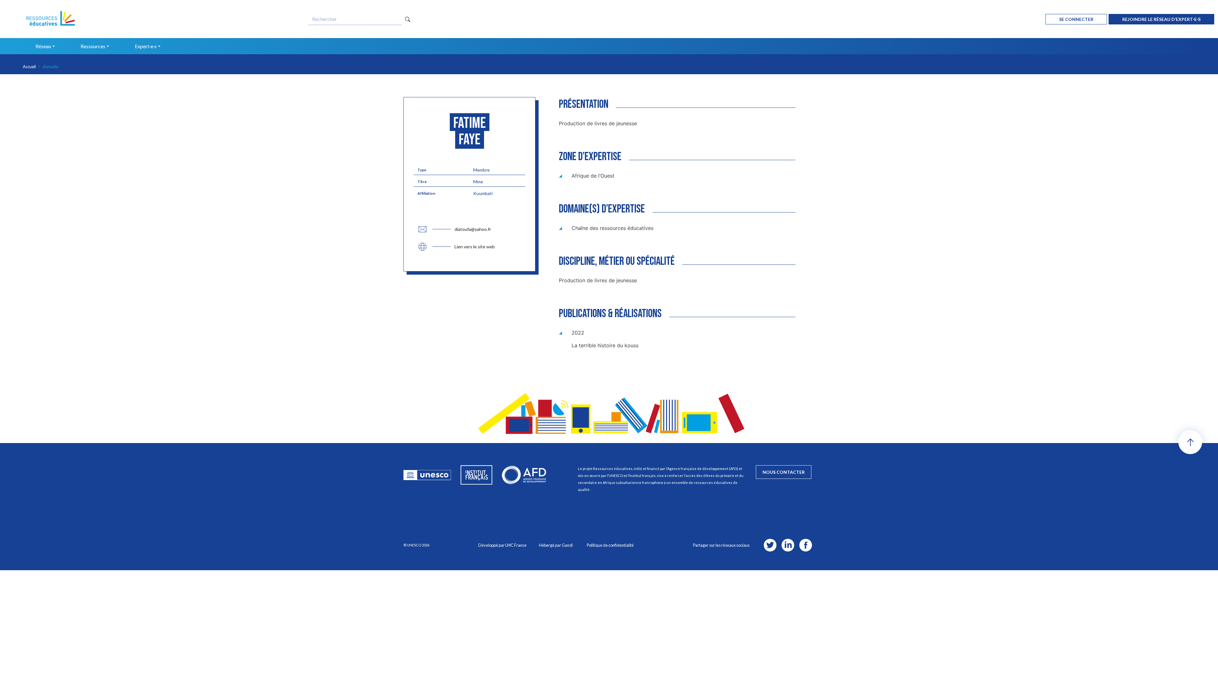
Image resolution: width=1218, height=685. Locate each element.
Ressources (93, 46)
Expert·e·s (146, 46)
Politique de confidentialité (610, 545)
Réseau (43, 46)
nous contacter (784, 472)
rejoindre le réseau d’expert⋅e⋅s (1161, 19)
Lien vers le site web (475, 246)
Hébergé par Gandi (556, 545)
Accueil (29, 66)
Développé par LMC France (502, 545)
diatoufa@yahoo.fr (473, 229)
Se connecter (1076, 19)
